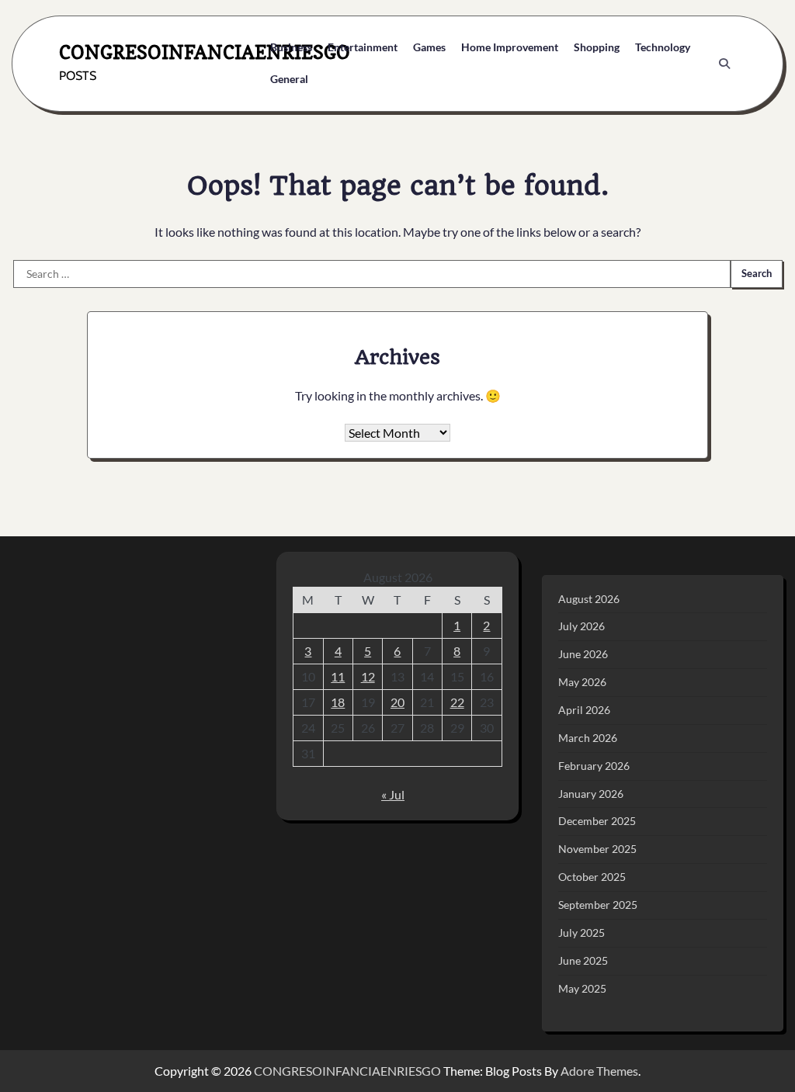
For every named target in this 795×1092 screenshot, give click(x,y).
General (289, 78)
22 (457, 702)
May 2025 (582, 988)
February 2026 (594, 765)
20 (397, 702)
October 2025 (592, 876)
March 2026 (587, 737)
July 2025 (581, 932)
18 (338, 702)
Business (291, 47)
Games (429, 47)
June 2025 (583, 960)
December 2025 (597, 820)
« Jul (392, 794)
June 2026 (583, 653)
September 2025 (597, 904)
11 (338, 676)
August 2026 (589, 598)
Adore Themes (599, 1070)
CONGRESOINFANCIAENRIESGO (204, 52)
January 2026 (590, 793)
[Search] (724, 63)
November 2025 (597, 848)
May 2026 (582, 681)
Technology (662, 47)
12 (368, 676)
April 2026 (584, 709)
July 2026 (581, 626)
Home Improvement (509, 47)
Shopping (597, 47)
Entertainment (363, 47)
